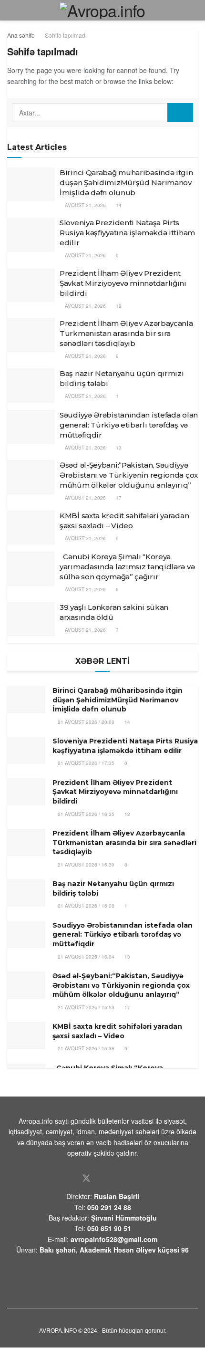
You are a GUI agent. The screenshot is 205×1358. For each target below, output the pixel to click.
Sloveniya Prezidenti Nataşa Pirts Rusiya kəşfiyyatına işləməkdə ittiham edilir (127, 232)
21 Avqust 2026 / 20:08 (85, 722)
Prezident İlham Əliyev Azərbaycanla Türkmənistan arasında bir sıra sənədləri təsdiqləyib (126, 333)
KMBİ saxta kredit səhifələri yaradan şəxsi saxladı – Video (117, 1031)
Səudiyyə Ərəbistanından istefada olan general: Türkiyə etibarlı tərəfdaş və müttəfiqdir (129, 424)
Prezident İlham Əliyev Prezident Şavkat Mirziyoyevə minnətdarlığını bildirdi (123, 283)
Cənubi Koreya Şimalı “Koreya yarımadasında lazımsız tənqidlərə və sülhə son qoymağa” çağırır (127, 566)
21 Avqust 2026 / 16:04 (85, 956)
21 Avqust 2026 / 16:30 (85, 864)
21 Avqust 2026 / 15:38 (85, 1048)
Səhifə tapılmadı (66, 35)
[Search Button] (180, 112)
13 (118, 447)
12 (118, 306)
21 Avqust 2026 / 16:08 (85, 905)
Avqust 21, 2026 (84, 205)
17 (118, 497)
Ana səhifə (21, 35)
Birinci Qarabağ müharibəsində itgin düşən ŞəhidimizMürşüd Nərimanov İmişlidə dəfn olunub (126, 182)
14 (118, 205)
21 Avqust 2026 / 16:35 (85, 814)
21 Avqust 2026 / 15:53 (85, 1007)
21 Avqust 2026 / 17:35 (85, 763)
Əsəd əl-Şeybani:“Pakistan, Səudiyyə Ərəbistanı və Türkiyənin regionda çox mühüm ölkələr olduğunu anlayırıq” (129, 475)
